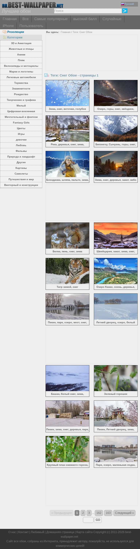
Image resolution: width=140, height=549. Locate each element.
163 (108, 512)
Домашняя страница (60, 532)
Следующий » (124, 512)
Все (25, 19)
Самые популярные (51, 19)
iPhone (8, 26)
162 (98, 512)
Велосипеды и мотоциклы (21, 65)
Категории (14, 37)
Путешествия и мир (21, 179)
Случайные (111, 19)
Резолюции (15, 31)
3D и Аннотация (21, 43)
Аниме (21, 54)
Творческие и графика (21, 99)
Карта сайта (84, 532)
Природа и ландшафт (21, 156)
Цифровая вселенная (21, 111)
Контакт (23, 532)
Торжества (21, 82)
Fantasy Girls (21, 122)
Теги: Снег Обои (82, 32)
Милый (21, 105)
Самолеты (21, 173)
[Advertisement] (92, 62)
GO (98, 519)
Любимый (37, 532)
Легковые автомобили (21, 77)
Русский (129, 4)
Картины (21, 167)
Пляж (21, 60)
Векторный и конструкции (21, 184)
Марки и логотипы (21, 71)
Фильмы (21, 150)
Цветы (21, 128)
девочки (21, 139)
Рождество (21, 94)
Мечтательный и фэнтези (21, 116)
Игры (21, 133)
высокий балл (85, 19)
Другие (21, 162)
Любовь (21, 145)
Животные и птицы (21, 48)
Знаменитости (21, 88)
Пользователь (31, 26)
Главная (10, 19)
